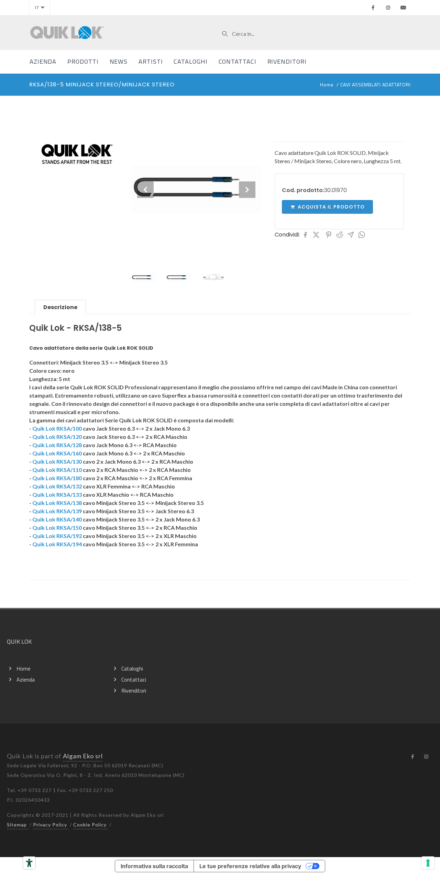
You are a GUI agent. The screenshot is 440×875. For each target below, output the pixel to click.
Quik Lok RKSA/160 (57, 453)
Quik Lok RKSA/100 (57, 428)
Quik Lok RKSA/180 (57, 478)
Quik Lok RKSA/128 (57, 445)
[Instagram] (388, 7)
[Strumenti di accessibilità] (29, 862)
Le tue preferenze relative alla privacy (250, 866)
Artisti (151, 61)
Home (327, 84)
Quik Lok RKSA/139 (57, 511)
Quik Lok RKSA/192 (57, 536)
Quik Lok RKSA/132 (57, 486)
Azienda (43, 61)
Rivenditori (287, 61)
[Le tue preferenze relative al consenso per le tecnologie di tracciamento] (427, 862)
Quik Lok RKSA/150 (57, 527)
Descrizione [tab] (60, 307)
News (119, 61)
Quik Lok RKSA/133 (57, 494)
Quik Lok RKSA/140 (57, 519)
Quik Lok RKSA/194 (57, 544)
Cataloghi (190, 61)
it (37, 7)
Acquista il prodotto (331, 206)
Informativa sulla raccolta (154, 866)
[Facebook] (373, 7)
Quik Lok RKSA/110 (57, 469)
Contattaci (237, 61)
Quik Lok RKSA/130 (57, 461)
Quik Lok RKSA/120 (57, 436)
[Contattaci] (403, 7)
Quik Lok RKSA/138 (57, 502)
